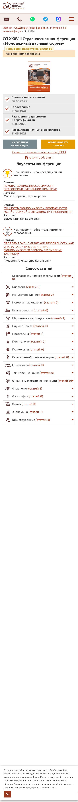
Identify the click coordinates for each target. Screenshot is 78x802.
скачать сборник (41, 157)
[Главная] (17, 6)
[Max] (58, 19)
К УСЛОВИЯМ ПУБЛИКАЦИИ (19, 144)
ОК (7, 794)
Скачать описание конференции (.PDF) (39, 152)
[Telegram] (45, 19)
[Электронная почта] (6, 19)
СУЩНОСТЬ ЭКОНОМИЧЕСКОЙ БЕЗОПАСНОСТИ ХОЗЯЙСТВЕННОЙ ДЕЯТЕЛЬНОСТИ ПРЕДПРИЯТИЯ (38, 209)
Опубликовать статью (58, 144)
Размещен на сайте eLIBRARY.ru (29, 48)
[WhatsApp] (32, 19)
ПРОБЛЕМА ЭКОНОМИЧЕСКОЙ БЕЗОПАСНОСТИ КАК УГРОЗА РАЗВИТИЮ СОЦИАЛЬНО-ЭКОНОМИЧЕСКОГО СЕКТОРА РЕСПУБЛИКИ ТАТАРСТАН (39, 248)
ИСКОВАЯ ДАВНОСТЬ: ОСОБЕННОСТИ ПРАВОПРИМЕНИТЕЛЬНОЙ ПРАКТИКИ (30, 187)
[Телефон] (19, 19)
